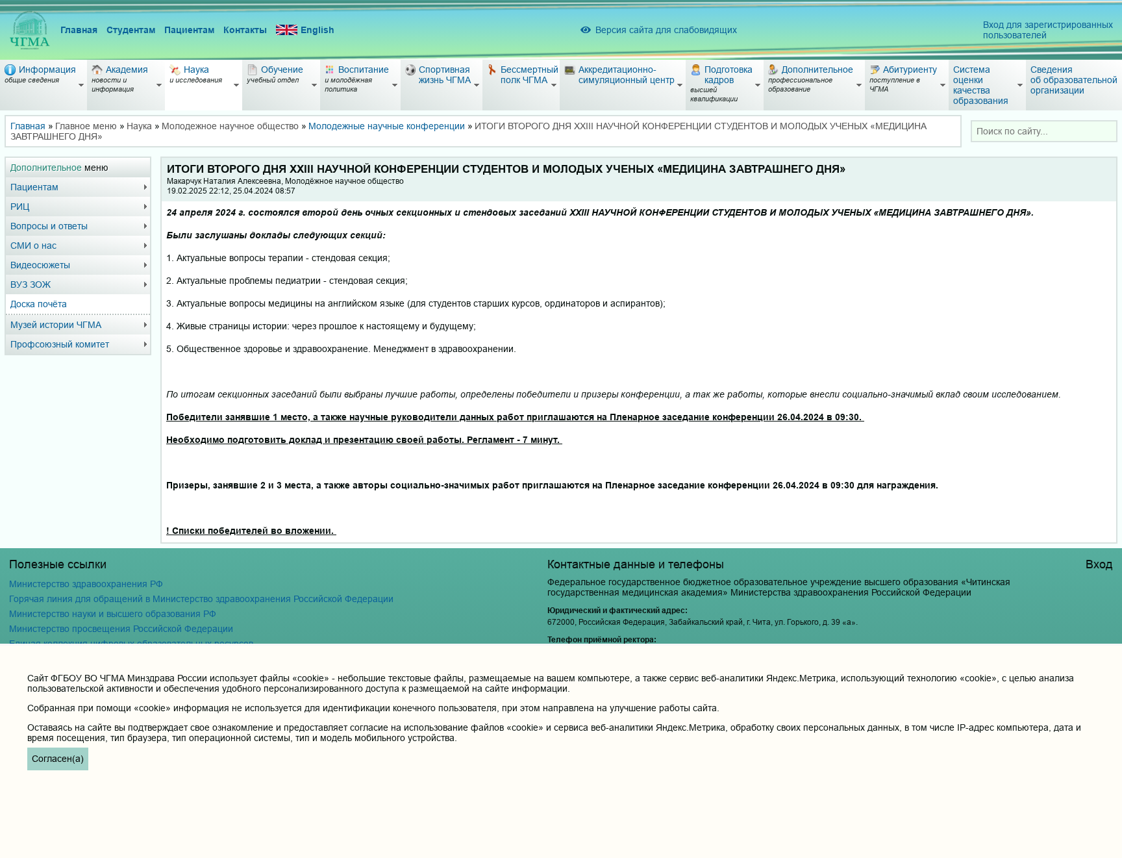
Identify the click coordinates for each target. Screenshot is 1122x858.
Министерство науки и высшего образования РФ (112, 614)
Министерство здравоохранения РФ (86, 584)
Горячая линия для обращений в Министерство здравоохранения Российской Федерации (201, 599)
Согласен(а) (58, 758)
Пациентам (189, 30)
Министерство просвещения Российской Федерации (121, 629)
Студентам (130, 30)
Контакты (245, 30)
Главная (78, 30)
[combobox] (1044, 131)
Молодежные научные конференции (386, 126)
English (317, 30)
